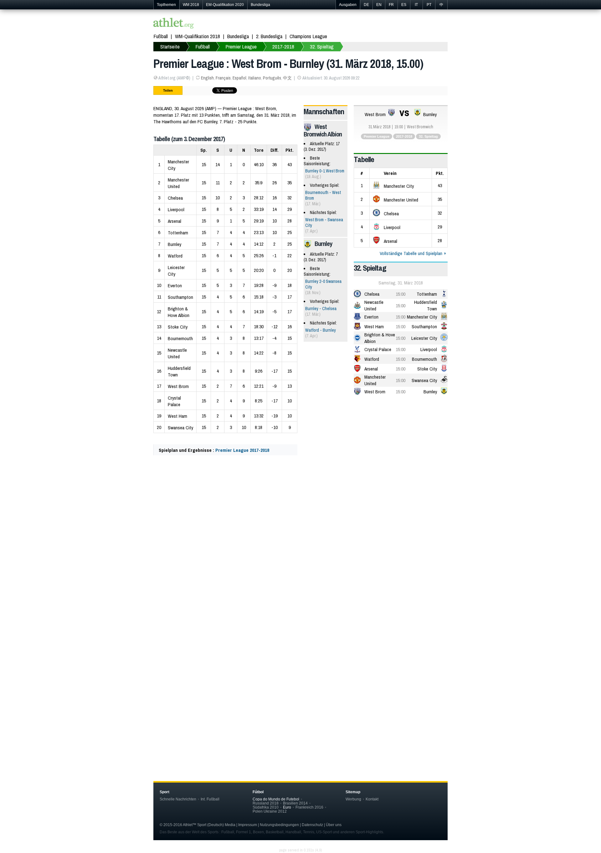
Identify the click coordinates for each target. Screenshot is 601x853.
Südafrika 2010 (266, 807)
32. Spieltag (322, 46)
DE (366, 5)
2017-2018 (283, 46)
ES (403, 5)
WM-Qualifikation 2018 (197, 36)
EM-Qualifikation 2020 (225, 5)
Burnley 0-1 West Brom (324, 171)
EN (379, 5)
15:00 (400, 294)
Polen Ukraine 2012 (270, 811)
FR (391, 5)
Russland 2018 (266, 803)
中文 (287, 78)
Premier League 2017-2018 (242, 450)
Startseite (170, 46)
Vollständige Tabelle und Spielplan (411, 253)
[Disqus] (300, 663)
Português (272, 78)
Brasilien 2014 (295, 803)
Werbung (353, 799)
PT (429, 5)
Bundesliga (260, 5)
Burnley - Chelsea (320, 308)
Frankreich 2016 (309, 807)
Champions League (308, 36)
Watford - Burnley (320, 330)
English (207, 78)
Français (223, 78)
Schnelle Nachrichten (178, 799)
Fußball (160, 36)
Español (239, 78)
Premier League (241, 46)
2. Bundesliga (269, 36)
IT (416, 5)
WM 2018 (191, 5)
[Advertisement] (300, 522)
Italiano (254, 78)
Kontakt (372, 799)
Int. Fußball (210, 799)
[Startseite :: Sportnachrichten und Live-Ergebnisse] (173, 24)
